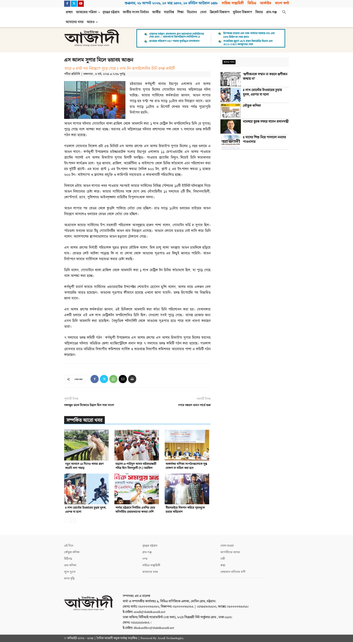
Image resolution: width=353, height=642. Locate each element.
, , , (171, 3)
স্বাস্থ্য (222, 565)
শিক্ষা (180, 12)
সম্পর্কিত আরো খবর (84, 420)
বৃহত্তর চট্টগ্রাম (111, 12)
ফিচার (259, 12)
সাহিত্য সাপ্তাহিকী (233, 3)
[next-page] (73, 519)
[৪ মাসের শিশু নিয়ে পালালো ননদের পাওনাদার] (230, 142)
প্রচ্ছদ (69, 12)
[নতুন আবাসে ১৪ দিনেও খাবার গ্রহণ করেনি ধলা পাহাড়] (87, 445)
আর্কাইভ (265, 3)
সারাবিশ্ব (169, 12)
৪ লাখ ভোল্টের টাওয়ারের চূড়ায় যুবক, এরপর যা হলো (85, 509)
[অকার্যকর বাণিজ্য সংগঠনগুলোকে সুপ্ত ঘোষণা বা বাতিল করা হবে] (188, 445)
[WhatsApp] (113, 379)
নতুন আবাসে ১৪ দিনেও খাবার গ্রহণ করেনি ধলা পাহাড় (84, 466)
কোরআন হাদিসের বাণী (232, 572)
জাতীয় (156, 12)
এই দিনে (68, 546)
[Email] (123, 379)
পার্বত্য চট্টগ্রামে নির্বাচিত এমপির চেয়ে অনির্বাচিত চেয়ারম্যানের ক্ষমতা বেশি (135, 509)
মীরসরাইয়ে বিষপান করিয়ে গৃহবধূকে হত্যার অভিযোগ (185, 509)
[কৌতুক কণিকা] (230, 111)
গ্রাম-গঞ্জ (271, 12)
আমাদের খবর (75, 22)
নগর (144, 559)
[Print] (132, 379)
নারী (222, 559)
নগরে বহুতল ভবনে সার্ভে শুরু (194, 405)
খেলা (203, 12)
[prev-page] (66, 519)
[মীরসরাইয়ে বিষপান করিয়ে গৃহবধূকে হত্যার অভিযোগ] (188, 489)
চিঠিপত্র (68, 559)
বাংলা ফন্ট (282, 3)
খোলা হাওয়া (227, 546)
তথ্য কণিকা (70, 565)
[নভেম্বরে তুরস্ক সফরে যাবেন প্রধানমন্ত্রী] (230, 126)
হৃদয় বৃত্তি (69, 578)
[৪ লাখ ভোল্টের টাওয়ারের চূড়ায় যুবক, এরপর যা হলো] (87, 489)
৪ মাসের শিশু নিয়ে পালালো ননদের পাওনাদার (264, 139)
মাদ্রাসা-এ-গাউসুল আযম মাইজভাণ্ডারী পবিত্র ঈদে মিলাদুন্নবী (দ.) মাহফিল (135, 466)
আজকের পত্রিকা (86, 12)
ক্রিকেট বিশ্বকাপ (220, 12)
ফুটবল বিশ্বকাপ (242, 12)
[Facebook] (67, 4)
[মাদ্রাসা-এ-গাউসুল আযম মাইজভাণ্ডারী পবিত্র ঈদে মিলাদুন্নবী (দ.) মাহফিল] (137, 445)
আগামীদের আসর (230, 552)
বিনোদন (192, 12)
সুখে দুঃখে (69, 572)
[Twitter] (74, 4)
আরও (91, 22)
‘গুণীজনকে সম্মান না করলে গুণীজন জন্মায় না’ (265, 76)
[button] (284, 12)
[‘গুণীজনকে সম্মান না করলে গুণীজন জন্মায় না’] (230, 79)
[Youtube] (81, 4)
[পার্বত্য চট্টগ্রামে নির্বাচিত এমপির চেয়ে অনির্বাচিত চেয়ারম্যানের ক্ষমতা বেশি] (137, 489)
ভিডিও (252, 3)
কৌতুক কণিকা (252, 105)
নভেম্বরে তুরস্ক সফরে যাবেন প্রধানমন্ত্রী (266, 121)
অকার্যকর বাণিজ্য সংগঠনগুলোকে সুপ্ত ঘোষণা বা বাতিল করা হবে (186, 466)
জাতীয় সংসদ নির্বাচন (136, 12)
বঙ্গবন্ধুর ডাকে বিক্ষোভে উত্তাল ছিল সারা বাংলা (89, 405)
